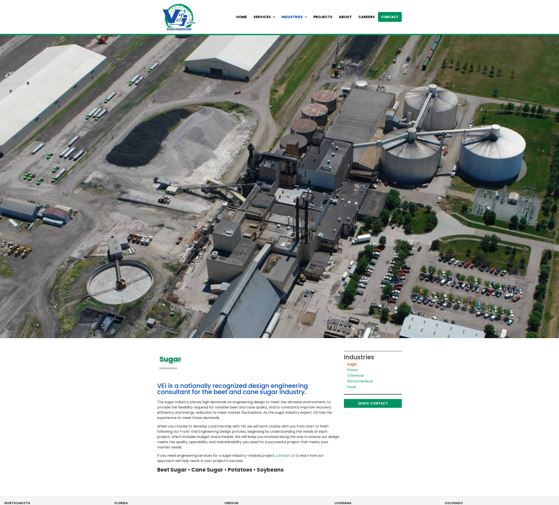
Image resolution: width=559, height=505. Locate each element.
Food (351, 386)
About (345, 16)
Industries (292, 16)
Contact (390, 17)
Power (352, 369)
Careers (366, 16)
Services (262, 16)
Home (241, 16)
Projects (322, 16)
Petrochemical (360, 381)
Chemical (355, 375)
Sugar (352, 364)
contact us (285, 455)
